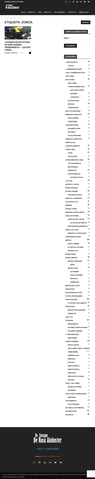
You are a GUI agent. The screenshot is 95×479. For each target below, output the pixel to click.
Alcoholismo (73, 100)
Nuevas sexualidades (77, 310)
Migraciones (70, 254)
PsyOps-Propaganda (73, 296)
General (68, 205)
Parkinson (74, 282)
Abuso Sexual (73, 345)
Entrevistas (73, 251)
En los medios (59, 12)
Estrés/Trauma (71, 191)
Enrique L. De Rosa (11, 53)
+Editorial (69, 76)
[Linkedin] (77, 1)
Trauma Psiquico (75, 195)
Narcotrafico (74, 369)
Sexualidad (70, 306)
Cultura (68, 181)
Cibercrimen (73, 352)
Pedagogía (69, 289)
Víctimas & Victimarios (74, 408)
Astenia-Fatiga (76, 177)
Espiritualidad (71, 188)
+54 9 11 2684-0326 (47, 448)
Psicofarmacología (73, 292)
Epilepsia (73, 278)
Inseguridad (73, 324)
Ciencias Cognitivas (73, 139)
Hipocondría (73, 118)
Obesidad (72, 397)
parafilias (72, 313)
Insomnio (72, 390)
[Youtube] (88, 1)
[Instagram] (73, 1)
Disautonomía (76, 275)
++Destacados (71, 62)
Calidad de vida (71, 125)
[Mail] (81, 1)
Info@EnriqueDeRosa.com (51, 456)
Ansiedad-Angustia (73, 114)
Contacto (72, 12)
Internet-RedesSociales (78, 327)
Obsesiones (72, 121)
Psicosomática (74, 174)
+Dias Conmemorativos (75, 73)
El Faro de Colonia (75, 247)
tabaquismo (73, 107)
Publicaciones (71, 299)
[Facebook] (69, 1)
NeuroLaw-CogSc (72, 285)
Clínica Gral (70, 149)
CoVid (70, 153)
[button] (66, 2)
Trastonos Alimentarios (76, 394)
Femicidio (72, 359)
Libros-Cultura (71, 230)
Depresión (72, 170)
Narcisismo (72, 338)
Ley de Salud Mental (78, 223)
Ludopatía (74, 97)
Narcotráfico (74, 366)
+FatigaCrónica (74, 163)
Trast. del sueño (72, 383)
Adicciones (69, 80)
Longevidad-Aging (73, 237)
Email (67, 38)
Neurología (73, 268)
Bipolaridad (73, 167)
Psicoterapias (73, 404)
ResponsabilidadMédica (78, 226)
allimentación (74, 128)
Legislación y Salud (76, 219)
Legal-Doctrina (72, 216)
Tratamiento (71, 401)
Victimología (71, 411)
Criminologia (73, 355)
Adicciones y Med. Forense (78, 348)
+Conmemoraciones (73, 69)
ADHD (72, 265)
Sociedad (69, 320)
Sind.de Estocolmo (76, 376)
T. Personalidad (72, 334)
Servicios (47, 12)
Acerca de (31, 12)
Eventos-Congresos (73, 198)
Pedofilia (72, 373)
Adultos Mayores (72, 111)
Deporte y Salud (72, 184)
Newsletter (83, 12)
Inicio (23, 12)
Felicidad (71, 132)
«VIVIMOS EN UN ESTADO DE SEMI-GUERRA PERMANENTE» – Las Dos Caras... (18, 46)
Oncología (72, 156)
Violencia (69, 415)
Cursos (71, 66)
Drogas (71, 104)
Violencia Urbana (75, 331)
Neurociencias (71, 258)
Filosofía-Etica (71, 202)
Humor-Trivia (71, 209)
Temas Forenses (72, 341)
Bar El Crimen (73, 244)
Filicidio (71, 362)
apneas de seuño (75, 387)
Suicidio (71, 380)
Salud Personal (74, 135)
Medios (7, 38)
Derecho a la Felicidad (77, 233)
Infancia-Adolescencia (74, 212)
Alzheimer (74, 272)
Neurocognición (75, 261)
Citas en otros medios (77, 303)
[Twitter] (85, 1)
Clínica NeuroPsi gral (74, 160)
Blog (40, 12)
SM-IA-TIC (69, 317)
